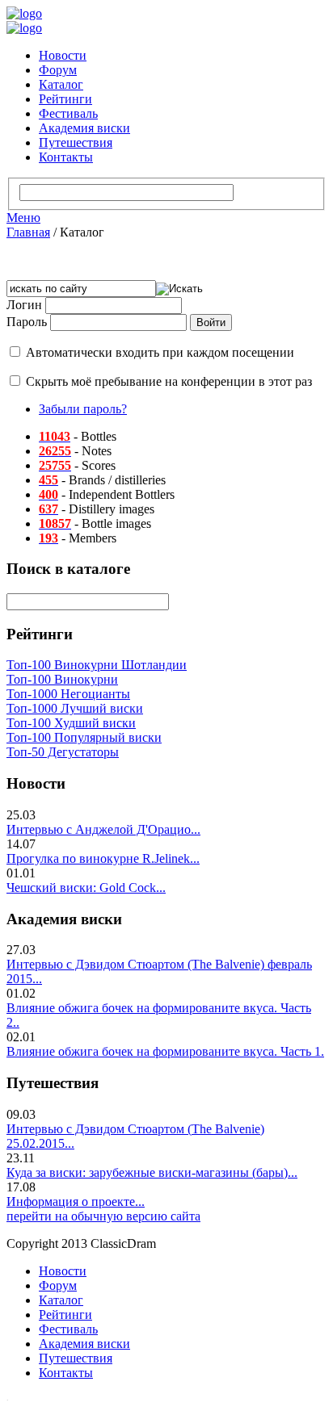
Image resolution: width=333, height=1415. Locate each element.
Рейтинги (65, 99)
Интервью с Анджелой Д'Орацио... (103, 829)
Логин (24, 305)
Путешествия (75, 142)
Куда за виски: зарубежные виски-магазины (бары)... (151, 1172)
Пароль (26, 322)
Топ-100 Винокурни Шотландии (96, 665)
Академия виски (84, 128)
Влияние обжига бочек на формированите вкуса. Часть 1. (165, 1051)
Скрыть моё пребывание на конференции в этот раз (169, 381)
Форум (58, 70)
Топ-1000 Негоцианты (68, 694)
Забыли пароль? (83, 409)
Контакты (66, 157)
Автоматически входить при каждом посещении (160, 352)
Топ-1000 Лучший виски (74, 708)
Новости (62, 55)
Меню (23, 217)
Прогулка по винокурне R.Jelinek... (103, 858)
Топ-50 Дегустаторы (62, 752)
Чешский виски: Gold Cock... (86, 887)
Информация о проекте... (75, 1201)
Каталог (61, 84)
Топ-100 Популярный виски (84, 737)
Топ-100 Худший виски (71, 723)
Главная (28, 232)
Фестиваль (68, 113)
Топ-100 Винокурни (62, 679)
